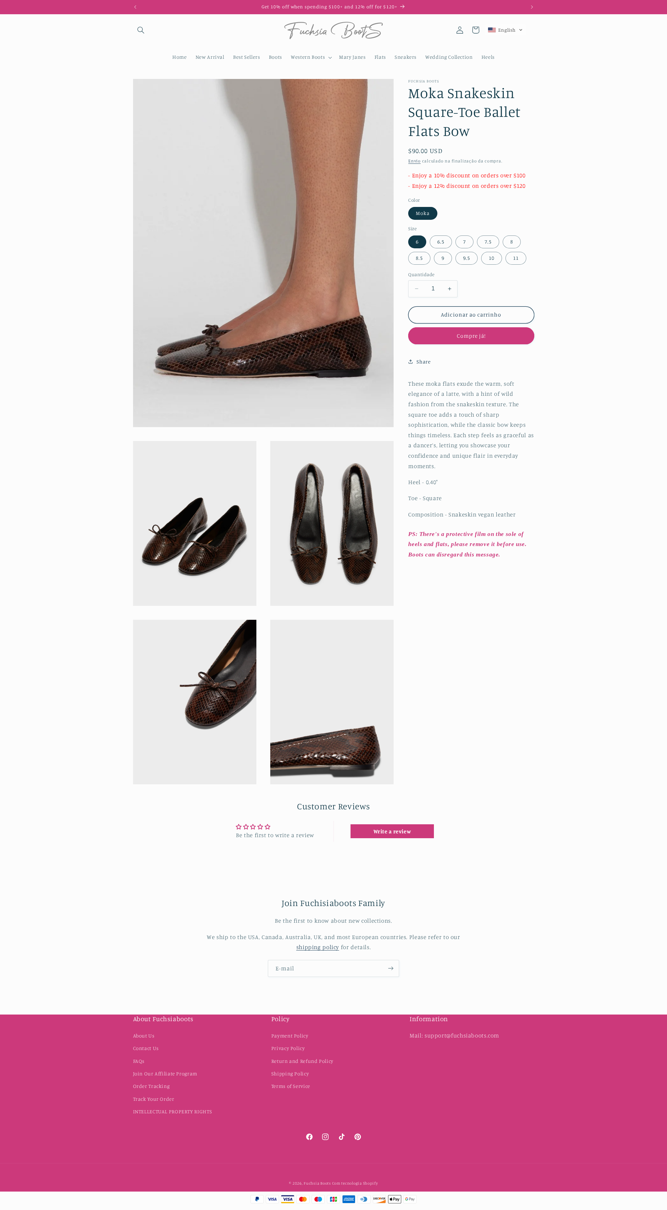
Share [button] (423, 361)
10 (491, 258)
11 (516, 258)
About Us (144, 1036)
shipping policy (317, 947)
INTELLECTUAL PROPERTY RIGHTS (172, 1111)
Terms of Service (290, 1086)
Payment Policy (289, 1036)
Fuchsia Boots (318, 1183)
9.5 (466, 258)
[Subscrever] (391, 968)
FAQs (139, 1061)
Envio (414, 160)
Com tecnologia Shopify (355, 1183)
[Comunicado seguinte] (532, 7)
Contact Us (146, 1048)
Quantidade (421, 274)
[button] (141, 30)
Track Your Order (153, 1099)
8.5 (419, 258)
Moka (423, 213)
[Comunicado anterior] (135, 7)
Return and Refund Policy (302, 1061)
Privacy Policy (288, 1048)
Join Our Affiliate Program (165, 1073)
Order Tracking (151, 1086)
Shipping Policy (290, 1073)
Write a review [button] (392, 831)
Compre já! (471, 335)
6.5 (440, 242)
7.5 (488, 242)
